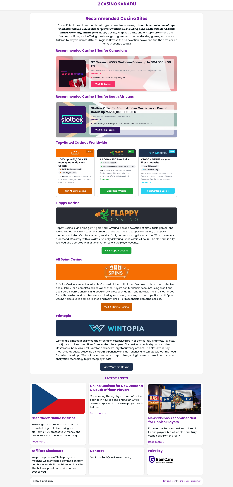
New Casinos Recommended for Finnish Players (172, 420)
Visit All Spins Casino (75, 191)
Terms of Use (183, 481)
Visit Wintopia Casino (158, 191)
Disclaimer (196, 481)
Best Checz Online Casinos (53, 418)
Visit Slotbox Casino (105, 130)
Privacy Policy (169, 481)
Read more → (40, 441)
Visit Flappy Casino (116, 191)
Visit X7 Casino (103, 84)
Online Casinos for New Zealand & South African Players (116, 388)
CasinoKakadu (46, 481)
